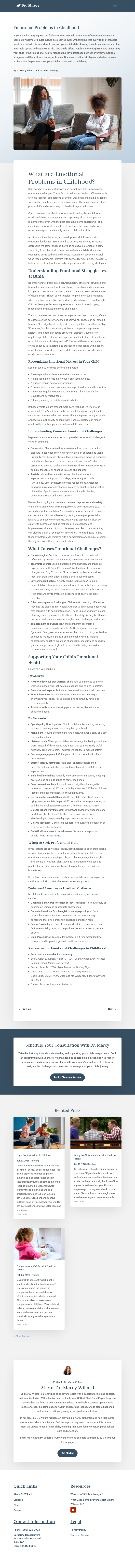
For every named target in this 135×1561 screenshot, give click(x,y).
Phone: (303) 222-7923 (27, 1529)
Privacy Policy (78, 1529)
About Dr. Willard (23, 1494)
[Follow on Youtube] (73, 1510)
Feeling (54, 70)
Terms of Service (79, 1535)
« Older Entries (22, 1336)
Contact (18, 1510)
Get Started (67, 1453)
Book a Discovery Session (67, 1077)
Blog (16, 1505)
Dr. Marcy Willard (25, 70)
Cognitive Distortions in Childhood (34, 1155)
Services (18, 1499)
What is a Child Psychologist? (86, 1494)
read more (22, 1214)
